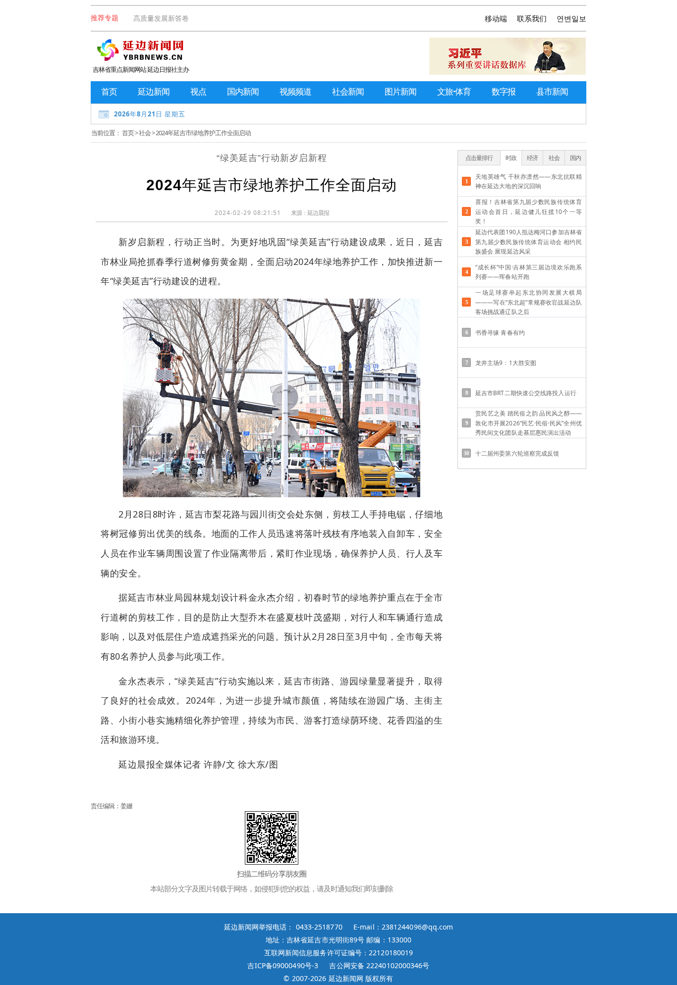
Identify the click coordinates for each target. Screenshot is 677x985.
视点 (198, 91)
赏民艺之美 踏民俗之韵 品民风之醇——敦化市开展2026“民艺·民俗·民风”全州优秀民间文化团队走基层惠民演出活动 (528, 422)
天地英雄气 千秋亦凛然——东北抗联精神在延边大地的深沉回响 (528, 181)
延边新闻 (153, 91)
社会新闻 (348, 91)
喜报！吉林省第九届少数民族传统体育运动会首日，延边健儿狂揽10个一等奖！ (528, 211)
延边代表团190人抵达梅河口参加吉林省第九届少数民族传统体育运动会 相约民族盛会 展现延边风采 (528, 241)
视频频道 (295, 91)
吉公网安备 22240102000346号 (379, 965)
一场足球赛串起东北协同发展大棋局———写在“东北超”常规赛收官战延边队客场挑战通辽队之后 (528, 301)
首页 (109, 91)
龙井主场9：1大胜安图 (505, 363)
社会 (145, 132)
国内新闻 (243, 91)
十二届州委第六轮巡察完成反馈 (517, 453)
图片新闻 (400, 91)
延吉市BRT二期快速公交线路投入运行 (525, 393)
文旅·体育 (454, 91)
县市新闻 (552, 91)
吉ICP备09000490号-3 (282, 965)
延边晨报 (318, 212)
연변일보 (571, 18)
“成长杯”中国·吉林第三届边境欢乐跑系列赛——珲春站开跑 (528, 272)
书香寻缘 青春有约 (500, 332)
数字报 (503, 91)
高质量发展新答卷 (161, 18)
